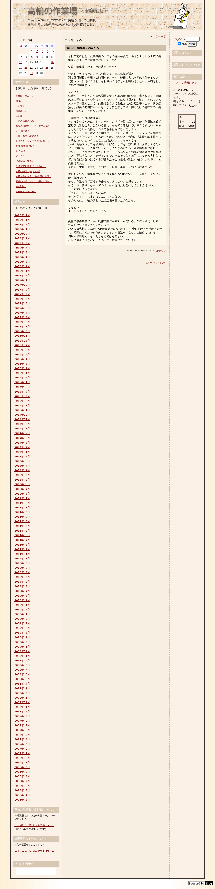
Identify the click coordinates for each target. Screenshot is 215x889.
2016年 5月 (22, 354)
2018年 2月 (22, 266)
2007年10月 (22, 711)
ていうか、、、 (24, 156)
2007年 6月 (22, 730)
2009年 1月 (22, 646)
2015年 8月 (22, 396)
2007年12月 (22, 702)
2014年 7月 (22, 433)
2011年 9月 (22, 516)
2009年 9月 (22, 618)
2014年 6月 (22, 438)
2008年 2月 (22, 693)
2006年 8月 (22, 776)
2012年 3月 (22, 493)
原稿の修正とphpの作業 (28, 171)
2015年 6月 (22, 400)
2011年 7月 (22, 526)
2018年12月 (22, 224)
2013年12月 (22, 456)
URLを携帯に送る (186, 82)
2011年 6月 (22, 530)
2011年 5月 (22, 535)
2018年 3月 (22, 261)
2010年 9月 (22, 567)
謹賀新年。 (21, 111)
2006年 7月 (22, 781)
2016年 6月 (22, 349)
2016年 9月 (22, 345)
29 (31, 73)
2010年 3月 (22, 595)
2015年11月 (22, 382)
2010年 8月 (22, 572)
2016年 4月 (22, 359)
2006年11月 (22, 762)
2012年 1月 (22, 498)
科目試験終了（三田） (27, 131)
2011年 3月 (22, 544)
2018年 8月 (22, 243)
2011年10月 (22, 512)
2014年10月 (22, 424)
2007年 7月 (22, 725)
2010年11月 (22, 558)
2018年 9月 (22, 238)
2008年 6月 (22, 674)
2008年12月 (22, 651)
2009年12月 (22, 609)
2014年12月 (22, 414)
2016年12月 (22, 331)
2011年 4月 (22, 540)
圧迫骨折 (20, 106)
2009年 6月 (22, 628)
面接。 (19, 101)
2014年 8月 (22, 428)
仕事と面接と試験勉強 (27, 136)
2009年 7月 (22, 623)
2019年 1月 (22, 219)
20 (20, 67)
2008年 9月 (22, 660)
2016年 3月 (22, 363)
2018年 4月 (22, 257)
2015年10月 (22, 386)
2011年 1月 (22, 553)
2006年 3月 (22, 799)
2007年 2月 (22, 748)
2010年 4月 (22, 591)
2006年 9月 (22, 771)
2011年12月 (22, 502)
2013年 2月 (22, 470)
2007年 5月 (22, 734)
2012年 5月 (22, 484)
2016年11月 (22, 335)
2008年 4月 (22, 683)
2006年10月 (22, 767)
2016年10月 (22, 340)
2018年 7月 (22, 247)
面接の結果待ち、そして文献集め (33, 126)
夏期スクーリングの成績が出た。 (33, 141)
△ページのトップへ (156, 262)
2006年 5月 (22, 790)
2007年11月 (22, 706)
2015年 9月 (22, 391)
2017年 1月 (22, 326)
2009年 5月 (22, 632)
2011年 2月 (22, 549)
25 (46, 67)
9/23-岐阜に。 (23, 151)
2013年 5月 (22, 461)
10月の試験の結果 (25, 121)
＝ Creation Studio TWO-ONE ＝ (34, 851)
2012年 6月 (22, 479)
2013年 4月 (22, 465)
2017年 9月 (22, 289)
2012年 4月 (22, 489)
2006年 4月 (22, 795)
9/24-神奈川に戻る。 (26, 146)
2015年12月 (22, 377)
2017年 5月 (22, 308)
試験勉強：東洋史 (25, 161)
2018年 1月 (22, 270)
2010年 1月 (22, 604)
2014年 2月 (22, 447)
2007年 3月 (22, 744)
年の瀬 (19, 116)
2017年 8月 (22, 294)
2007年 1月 (22, 753)
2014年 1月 (22, 451)
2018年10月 (22, 233)
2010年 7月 (22, 577)
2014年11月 (22, 419)
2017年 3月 (22, 317)
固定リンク (161, 251)
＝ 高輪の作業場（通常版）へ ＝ (34, 825)
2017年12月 (22, 275)
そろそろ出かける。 (26, 191)
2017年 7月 (22, 298)
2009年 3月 (22, 637)
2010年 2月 (22, 600)
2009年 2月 (22, 642)
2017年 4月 (22, 312)
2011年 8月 (22, 521)
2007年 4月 (22, 739)
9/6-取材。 (21, 186)
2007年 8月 (22, 720)
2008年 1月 (22, 697)
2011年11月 (22, 507)
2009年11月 (22, 614)
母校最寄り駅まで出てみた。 (31, 166)
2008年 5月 (22, 679)
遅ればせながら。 (25, 95)
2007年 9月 (22, 716)
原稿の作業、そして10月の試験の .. (34, 181)
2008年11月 (22, 655)
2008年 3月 (22, 688)
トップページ (158, 36)
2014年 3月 (22, 442)
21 (25, 67)
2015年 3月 (22, 405)
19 (52, 62)
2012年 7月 (22, 475)
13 (20, 62)
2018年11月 (22, 229)
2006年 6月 (22, 785)
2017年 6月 (22, 303)
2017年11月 (22, 280)
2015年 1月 (22, 410)
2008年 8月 (22, 665)
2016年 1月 (22, 372)
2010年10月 (22, 563)
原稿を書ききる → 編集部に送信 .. (33, 176)
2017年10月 (22, 284)
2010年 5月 (22, 586)
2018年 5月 (22, 252)
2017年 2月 (22, 321)
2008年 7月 (22, 669)
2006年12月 (22, 757)
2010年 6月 (22, 581)
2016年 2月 (22, 368)
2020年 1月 (22, 215)
